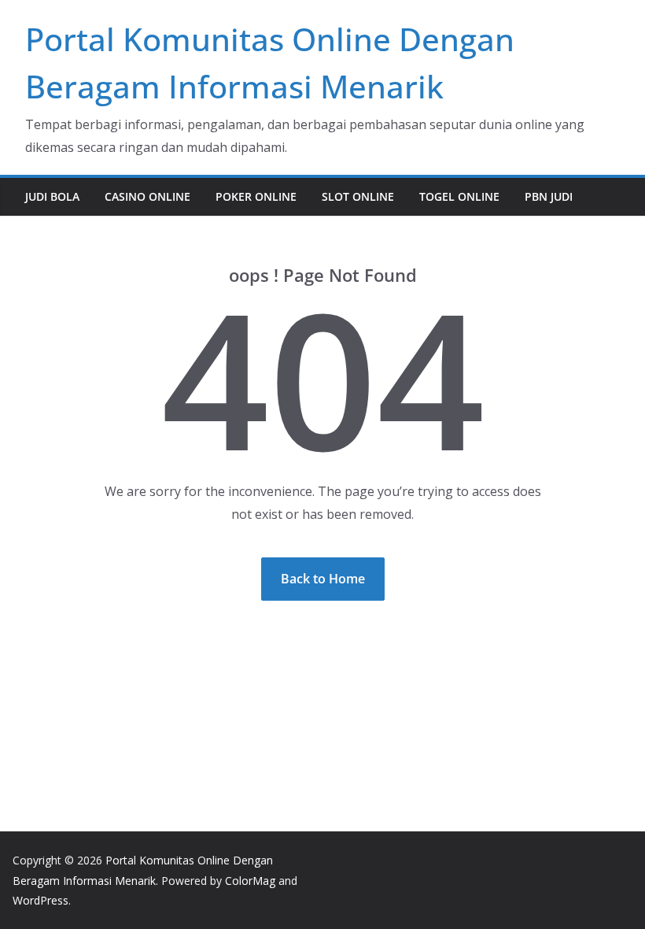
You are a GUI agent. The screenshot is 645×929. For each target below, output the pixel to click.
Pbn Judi (549, 196)
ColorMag (250, 880)
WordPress (40, 900)
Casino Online (147, 196)
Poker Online (256, 196)
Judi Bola (52, 196)
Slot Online (358, 196)
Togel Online (459, 196)
